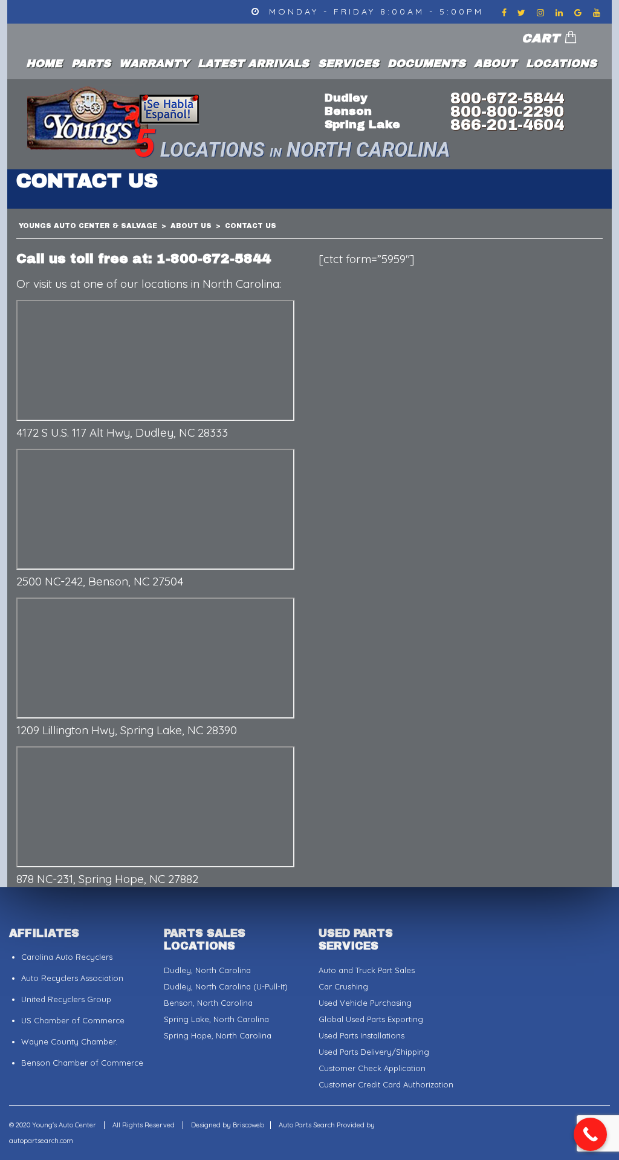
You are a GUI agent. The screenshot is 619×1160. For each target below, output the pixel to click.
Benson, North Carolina (208, 1003)
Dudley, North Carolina (207, 970)
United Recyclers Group (66, 999)
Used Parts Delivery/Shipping (374, 1052)
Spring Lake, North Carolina (216, 1019)
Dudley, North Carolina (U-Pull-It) (226, 986)
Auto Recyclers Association (72, 978)
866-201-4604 (507, 124)
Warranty (154, 63)
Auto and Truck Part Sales (367, 970)
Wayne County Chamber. (69, 1041)
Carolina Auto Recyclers (66, 957)
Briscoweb (248, 1125)
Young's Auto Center (65, 1125)
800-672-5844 (507, 98)
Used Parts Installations (361, 1035)
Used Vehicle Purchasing (365, 1003)
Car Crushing (343, 986)
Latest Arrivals (253, 63)
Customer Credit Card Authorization (386, 1084)
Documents (426, 63)
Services (348, 63)
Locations (561, 63)
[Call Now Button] (590, 1134)
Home (44, 63)
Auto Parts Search (307, 1125)
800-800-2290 (507, 111)
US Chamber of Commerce (73, 1020)
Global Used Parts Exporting (371, 1019)
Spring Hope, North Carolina (217, 1035)
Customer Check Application (372, 1068)
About (495, 63)
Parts (91, 63)
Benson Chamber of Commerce (82, 1062)
